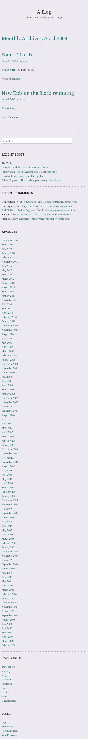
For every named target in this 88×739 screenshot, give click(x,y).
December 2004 (10, 551)
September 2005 (10, 513)
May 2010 (7, 308)
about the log (8, 666)
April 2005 (7, 534)
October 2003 (9, 611)
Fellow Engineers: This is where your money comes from (31, 180)
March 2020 (8, 244)
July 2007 (7, 419)
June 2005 (7, 525)
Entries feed (8, 726)
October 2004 (9, 559)
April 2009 (7, 346)
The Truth (7, 163)
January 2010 (8, 321)
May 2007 (7, 427)
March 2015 (8, 274)
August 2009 (8, 334)
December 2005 (10, 500)
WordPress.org (9, 735)
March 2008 (8, 389)
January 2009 (8, 359)
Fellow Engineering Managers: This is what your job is (29, 171)
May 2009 (7, 342)
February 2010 (9, 317)
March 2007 (8, 436)
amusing (16, 78)
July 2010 (7, 304)
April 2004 (7, 585)
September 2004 (10, 564)
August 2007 (8, 415)
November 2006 (10, 453)
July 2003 (7, 623)
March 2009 (8, 351)
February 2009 (9, 355)
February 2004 (9, 594)
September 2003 (10, 615)
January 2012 (8, 282)
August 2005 (8, 517)
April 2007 (7, 432)
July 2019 (7, 248)
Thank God (8, 108)
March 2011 (8, 291)
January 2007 (8, 444)
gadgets (5, 675)
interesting (7, 679)
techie (4, 696)
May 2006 (7, 479)
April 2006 (7, 483)
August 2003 (8, 619)
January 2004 (8, 598)
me (3, 688)
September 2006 (10, 461)
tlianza (23, 60)
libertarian (7, 683)
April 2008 (7, 385)
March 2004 (8, 589)
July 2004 (7, 572)
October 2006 (9, 457)
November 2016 (10, 261)
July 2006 (7, 470)
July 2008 (7, 376)
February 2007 (9, 440)
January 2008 (8, 393)
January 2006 (8, 496)
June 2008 (7, 380)
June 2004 (7, 577)
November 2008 (10, 368)
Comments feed (10, 730)
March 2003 (8, 640)
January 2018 (8, 253)
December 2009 (10, 325)
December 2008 (10, 363)
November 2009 (10, 329)
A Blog (44, 12)
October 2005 (9, 508)
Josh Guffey (8, 210)
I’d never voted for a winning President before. (25, 167)
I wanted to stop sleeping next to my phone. (24, 176)
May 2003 (7, 632)
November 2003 (10, 606)
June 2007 (7, 423)
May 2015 (7, 270)
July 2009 (7, 338)
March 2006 (8, 487)
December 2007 (10, 398)
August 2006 (8, 466)
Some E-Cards (17, 55)
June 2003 (7, 628)
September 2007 (10, 410)
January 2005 (8, 547)
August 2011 (8, 287)
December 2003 (10, 602)
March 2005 (8, 538)
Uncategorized (9, 700)
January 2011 (8, 295)
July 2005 (7, 521)
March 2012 (8, 278)
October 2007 (9, 406)
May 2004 (7, 581)
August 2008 (8, 372)
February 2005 (9, 542)
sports (5, 692)
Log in (5, 722)
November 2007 (10, 402)
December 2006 (10, 449)
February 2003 (9, 645)
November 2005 (10, 504)
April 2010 (7, 312)
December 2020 (10, 240)
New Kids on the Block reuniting (38, 93)
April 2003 (7, 636)
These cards (9, 70)
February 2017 (9, 257)
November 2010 (10, 300)
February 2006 (9, 491)
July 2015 (7, 265)
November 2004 (10, 555)
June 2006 (7, 474)
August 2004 (8, 568)
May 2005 (7, 530)
